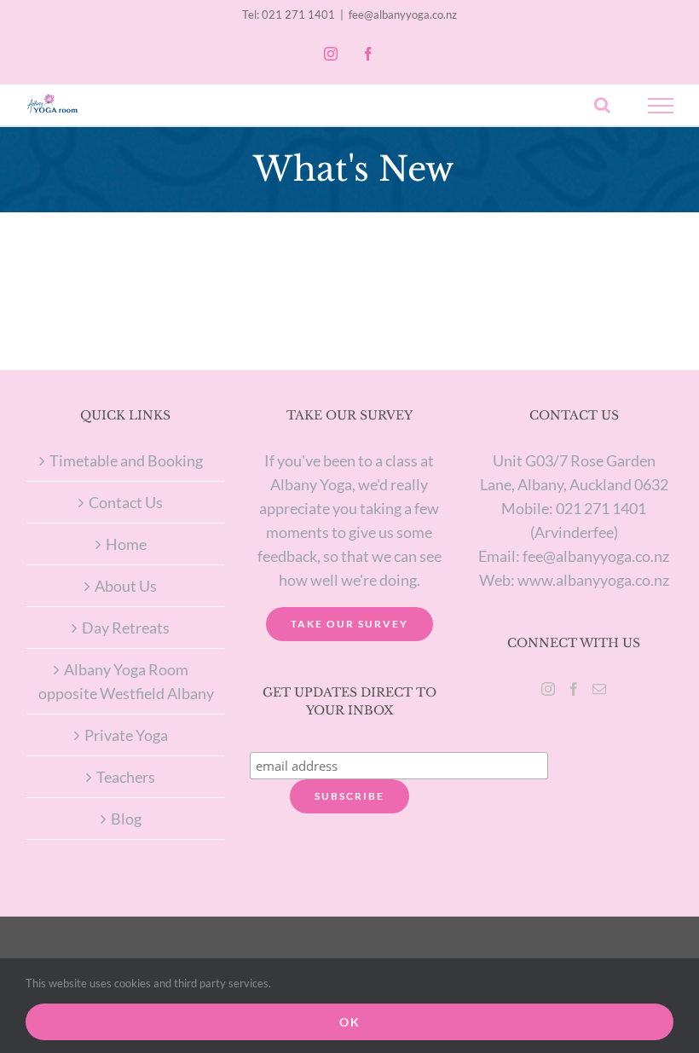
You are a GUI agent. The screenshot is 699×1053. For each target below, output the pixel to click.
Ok (350, 1022)
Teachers (125, 776)
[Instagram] (548, 689)
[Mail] (599, 689)
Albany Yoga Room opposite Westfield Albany (126, 681)
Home (126, 544)
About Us (126, 585)
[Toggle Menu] (661, 105)
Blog (126, 818)
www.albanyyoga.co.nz (593, 579)
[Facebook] (574, 689)
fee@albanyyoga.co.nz (403, 14)
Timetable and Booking (126, 460)
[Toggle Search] (602, 104)
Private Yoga (126, 735)
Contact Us (126, 502)
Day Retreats (126, 627)
